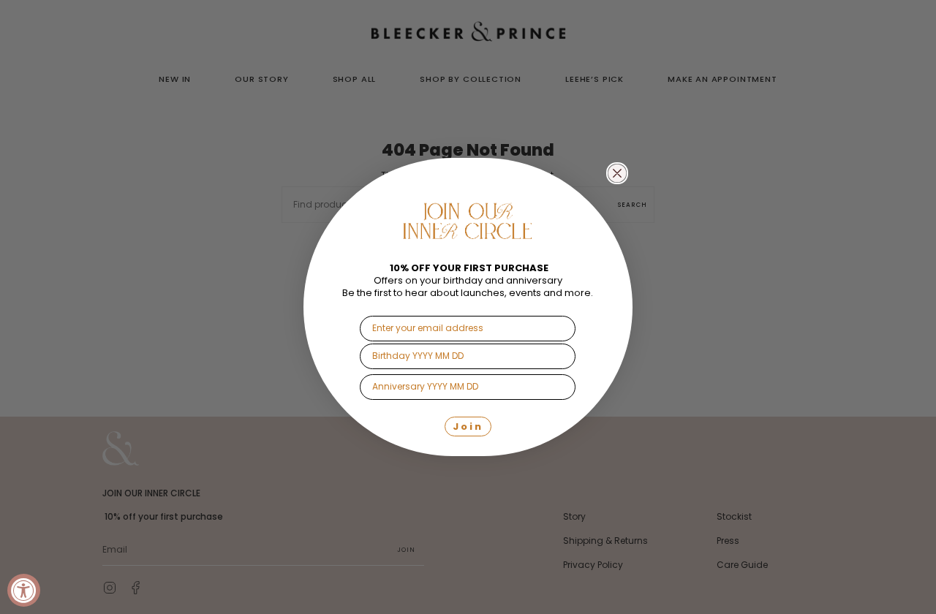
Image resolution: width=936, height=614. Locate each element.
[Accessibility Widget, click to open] (23, 590)
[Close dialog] (617, 173)
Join (468, 426)
